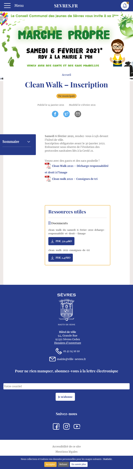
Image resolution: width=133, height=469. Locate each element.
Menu (19, 6)
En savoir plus (79, 464)
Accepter (50, 464)
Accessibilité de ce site (66, 446)
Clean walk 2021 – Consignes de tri (75, 178)
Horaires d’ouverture (67, 342)
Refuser (63, 464)
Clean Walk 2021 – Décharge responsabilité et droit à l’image (77, 169)
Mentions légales (66, 451)
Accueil (66, 74)
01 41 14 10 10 (71, 351)
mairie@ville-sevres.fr (71, 359)
